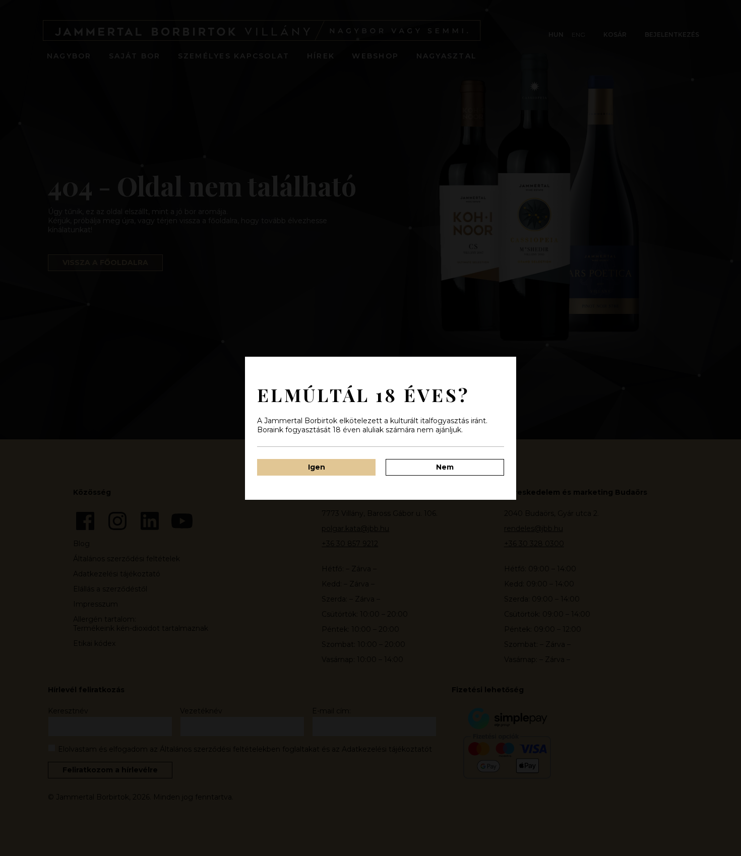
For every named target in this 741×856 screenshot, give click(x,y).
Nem (445, 467)
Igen (316, 467)
